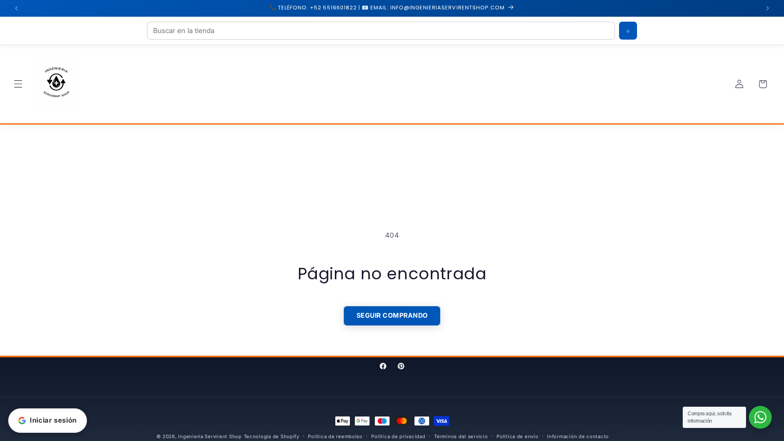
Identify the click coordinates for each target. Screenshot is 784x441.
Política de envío (518, 436)
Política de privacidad (398, 436)
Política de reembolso (335, 436)
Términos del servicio (461, 436)
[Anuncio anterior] (16, 8)
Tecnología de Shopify (271, 436)
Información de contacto (578, 436)
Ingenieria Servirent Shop (209, 436)
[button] (18, 84)
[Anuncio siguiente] (768, 8)
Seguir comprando (392, 315)
